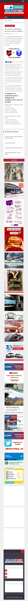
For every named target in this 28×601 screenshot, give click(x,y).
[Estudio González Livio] (14, 260)
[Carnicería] (14, 327)
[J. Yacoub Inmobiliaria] (14, 281)
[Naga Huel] (14, 398)
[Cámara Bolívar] (14, 303)
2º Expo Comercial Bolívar (10, 143)
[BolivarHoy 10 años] (14, 423)
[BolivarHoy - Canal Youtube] (14, 372)
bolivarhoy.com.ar (18, 597)
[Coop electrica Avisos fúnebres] (14, 459)
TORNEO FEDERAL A (10, 25)
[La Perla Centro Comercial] (14, 172)
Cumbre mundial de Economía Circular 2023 (14, 147)
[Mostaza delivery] (14, 239)
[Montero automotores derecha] (14, 352)
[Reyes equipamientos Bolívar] (14, 190)
